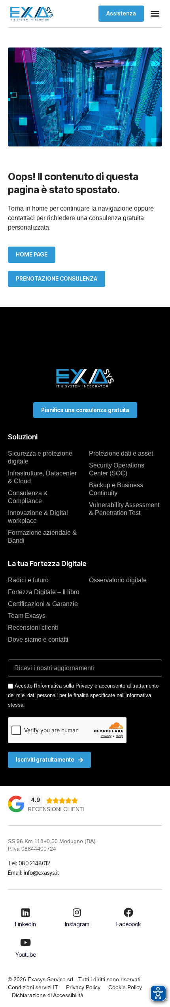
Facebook (128, 924)
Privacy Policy (83, 987)
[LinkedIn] (25, 912)
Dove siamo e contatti (38, 639)
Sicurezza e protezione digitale (40, 457)
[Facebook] (128, 912)
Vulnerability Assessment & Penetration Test (124, 509)
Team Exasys (26, 615)
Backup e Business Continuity (116, 489)
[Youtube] (25, 942)
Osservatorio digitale (118, 580)
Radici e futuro (28, 580)
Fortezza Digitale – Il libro (43, 592)
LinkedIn (25, 924)
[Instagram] (77, 912)
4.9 (35, 799)
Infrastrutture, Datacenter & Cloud (42, 477)
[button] (155, 13)
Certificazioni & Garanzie (43, 603)
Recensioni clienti (33, 627)
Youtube (25, 954)
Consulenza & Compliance (28, 497)
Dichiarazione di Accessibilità (47, 995)
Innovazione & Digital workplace (38, 516)
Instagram (77, 924)
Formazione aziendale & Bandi (42, 536)
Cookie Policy (125, 987)
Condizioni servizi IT (33, 987)
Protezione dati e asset (121, 453)
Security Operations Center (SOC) (116, 469)
